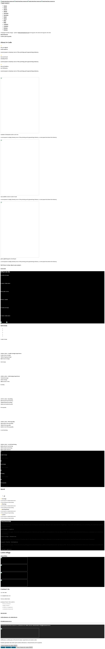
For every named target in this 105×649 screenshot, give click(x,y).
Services (6, 13)
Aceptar (3, 647)
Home (5, 6)
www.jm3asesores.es (23, 33)
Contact (6, 24)
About (5, 10)
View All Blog (4, 556)
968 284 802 (4, 613)
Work (5, 17)
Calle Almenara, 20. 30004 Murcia (9, 617)
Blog (5, 21)
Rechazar (8, 647)
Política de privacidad (6, 627)
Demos (6, 28)
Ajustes (13, 647)
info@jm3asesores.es (6, 621)
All (4, 496)
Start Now (3, 269)
